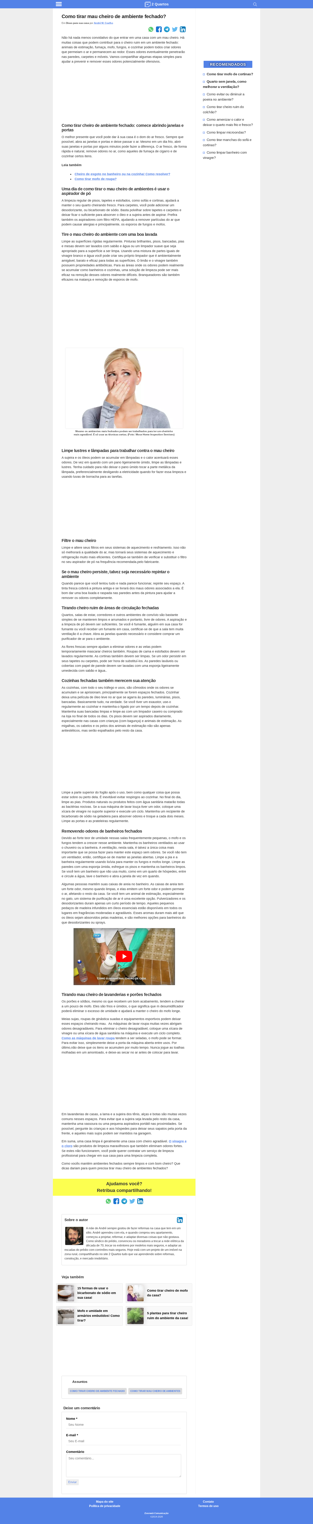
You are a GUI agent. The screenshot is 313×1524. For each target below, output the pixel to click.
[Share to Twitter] (175, 29)
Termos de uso (208, 1506)
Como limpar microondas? (226, 132)
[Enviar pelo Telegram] (167, 29)
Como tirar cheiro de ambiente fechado (97, 1391)
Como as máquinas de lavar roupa (88, 1038)
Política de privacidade (104, 1506)
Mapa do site (104, 1501)
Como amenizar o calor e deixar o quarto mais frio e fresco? (228, 122)
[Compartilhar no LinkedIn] (183, 29)
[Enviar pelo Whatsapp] (151, 29)
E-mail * (72, 1435)
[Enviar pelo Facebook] (159, 29)
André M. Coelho (103, 23)
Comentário (75, 1452)
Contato (208, 1501)
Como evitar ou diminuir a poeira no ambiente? (224, 96)
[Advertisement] (124, 92)
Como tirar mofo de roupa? (96, 179)
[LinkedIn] (180, 1220)
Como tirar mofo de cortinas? (230, 74)
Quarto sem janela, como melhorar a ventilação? (225, 84)
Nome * (71, 1418)
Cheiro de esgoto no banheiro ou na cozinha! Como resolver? (122, 174)
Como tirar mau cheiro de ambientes (155, 1391)
